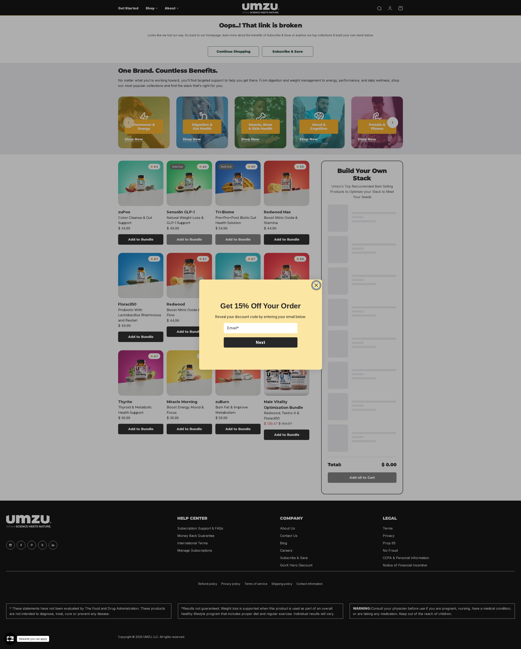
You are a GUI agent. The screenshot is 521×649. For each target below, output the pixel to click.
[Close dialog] (316, 285)
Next (260, 342)
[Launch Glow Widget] (10, 639)
